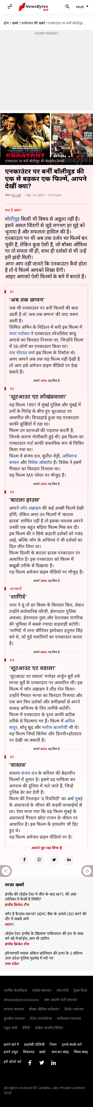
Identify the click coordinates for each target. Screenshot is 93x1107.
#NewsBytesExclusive (21, 999)
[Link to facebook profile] (30, 1062)
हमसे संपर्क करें (72, 1044)
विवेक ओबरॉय (40, 462)
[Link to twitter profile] (42, 1062)
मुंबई (79, 798)
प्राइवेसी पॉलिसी (34, 1044)
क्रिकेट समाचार (74, 1009)
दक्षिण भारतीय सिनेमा (49, 1027)
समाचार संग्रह (60, 1051)
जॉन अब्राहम (30, 508)
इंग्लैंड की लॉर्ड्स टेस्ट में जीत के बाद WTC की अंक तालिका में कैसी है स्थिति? (40, 897)
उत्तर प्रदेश (12, 963)
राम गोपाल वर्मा (22, 352)
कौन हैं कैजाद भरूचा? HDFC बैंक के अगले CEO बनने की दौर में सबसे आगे (46, 917)
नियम (53, 1044)
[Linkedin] (69, 860)
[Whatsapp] (39, 860)
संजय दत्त (29, 773)
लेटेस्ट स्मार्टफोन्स (41, 1018)
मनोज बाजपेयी (54, 727)
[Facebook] (24, 860)
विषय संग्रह (81, 1051)
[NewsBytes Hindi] (33, 7)
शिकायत (28, 1051)
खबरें (15, 23)
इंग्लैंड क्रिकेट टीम (17, 904)
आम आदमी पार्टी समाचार (60, 999)
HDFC (9, 924)
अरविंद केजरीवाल (15, 990)
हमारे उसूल (11, 1051)
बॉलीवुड (13, 219)
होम (6, 23)
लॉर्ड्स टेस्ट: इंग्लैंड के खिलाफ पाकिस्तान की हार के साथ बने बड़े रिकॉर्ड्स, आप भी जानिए (44, 936)
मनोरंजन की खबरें (33, 23)
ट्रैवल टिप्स (80, 990)
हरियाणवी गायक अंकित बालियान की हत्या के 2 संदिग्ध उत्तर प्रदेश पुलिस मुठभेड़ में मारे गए (43, 956)
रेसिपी (26, 1027)
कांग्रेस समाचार (41, 990)
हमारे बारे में (11, 1044)
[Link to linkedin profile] (54, 1062)
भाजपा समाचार (14, 1009)
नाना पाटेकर (19, 333)
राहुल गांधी (10, 1027)
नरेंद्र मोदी (62, 990)
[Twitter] (54, 860)
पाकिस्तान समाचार (69, 1018)
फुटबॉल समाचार (14, 1018)
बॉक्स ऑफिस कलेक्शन (44, 1009)
